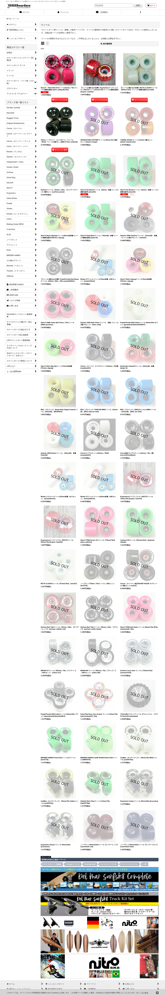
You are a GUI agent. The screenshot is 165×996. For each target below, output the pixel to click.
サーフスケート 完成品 (52, 864)
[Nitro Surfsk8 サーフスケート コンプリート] (100, 966)
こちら (145, 993)
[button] (140, 12)
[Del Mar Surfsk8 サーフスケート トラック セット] (100, 904)
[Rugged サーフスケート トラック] (70, 922)
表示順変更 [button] (107, 44)
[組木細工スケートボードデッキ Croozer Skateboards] (100, 941)
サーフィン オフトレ (130, 864)
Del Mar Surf (90, 864)
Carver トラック (73, 864)
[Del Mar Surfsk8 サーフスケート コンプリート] (100, 879)
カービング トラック (109, 864)
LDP (145, 864)
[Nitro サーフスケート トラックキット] (129, 922)
